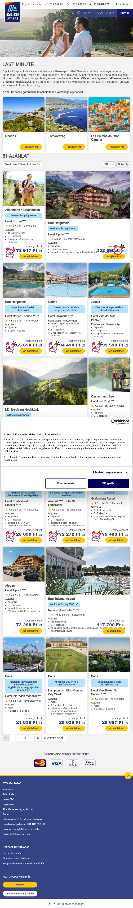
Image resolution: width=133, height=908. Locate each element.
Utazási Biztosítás (12, 853)
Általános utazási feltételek (16, 858)
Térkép (124, 164)
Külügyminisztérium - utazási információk (23, 863)
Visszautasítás (66, 483)
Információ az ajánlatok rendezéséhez (22, 829)
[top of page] (128, 775)
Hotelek (125, 13)
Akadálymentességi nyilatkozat (18, 809)
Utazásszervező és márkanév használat (23, 819)
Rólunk (6, 814)
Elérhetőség (121, 4)
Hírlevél (20, 884)
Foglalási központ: (65, 4)
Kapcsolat (8, 789)
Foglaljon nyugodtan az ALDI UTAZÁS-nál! (24, 824)
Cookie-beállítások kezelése (17, 834)
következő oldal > (54, 738)
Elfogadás (108, 483)
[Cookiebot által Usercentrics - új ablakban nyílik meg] (114, 422)
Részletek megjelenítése (107, 472)
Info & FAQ (8, 799)
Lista (111, 164)
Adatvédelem (9, 794)
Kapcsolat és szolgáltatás (20, 893)
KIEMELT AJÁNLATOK (98, 13)
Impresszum (9, 804)
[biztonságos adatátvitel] (66, 764)
